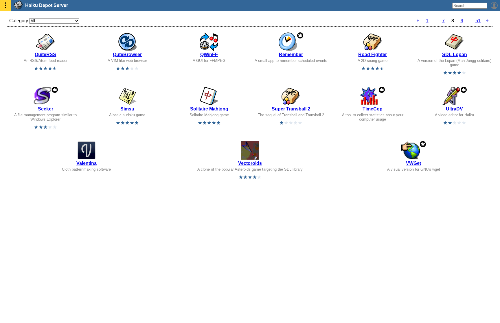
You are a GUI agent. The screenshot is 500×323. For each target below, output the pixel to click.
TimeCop (373, 108)
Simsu (127, 108)
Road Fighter (372, 54)
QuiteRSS (45, 54)
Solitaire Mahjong (209, 108)
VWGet (413, 163)
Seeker (45, 108)
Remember (291, 54)
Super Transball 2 (291, 108)
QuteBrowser (127, 54)
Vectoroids (250, 163)
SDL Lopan (454, 54)
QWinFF (209, 54)
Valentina (86, 163)
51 (478, 20)
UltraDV (454, 108)
